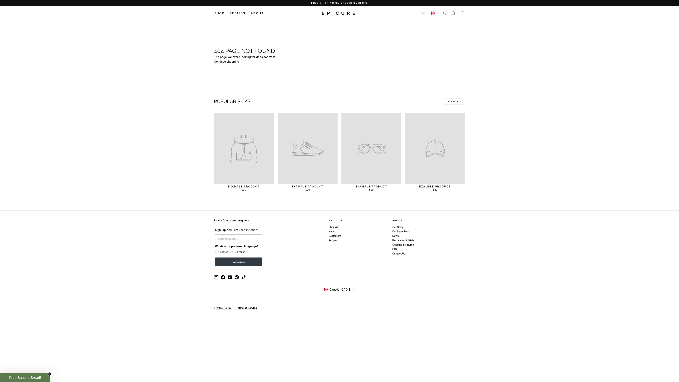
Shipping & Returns (403, 244)
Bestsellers (335, 236)
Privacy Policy (222, 307)
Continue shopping (226, 61)
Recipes (237, 13)
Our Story (397, 227)
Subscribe (239, 262)
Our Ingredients (401, 231)
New (331, 231)
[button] (25, 377)
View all (455, 101)
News (395, 236)
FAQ (394, 249)
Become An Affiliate (403, 240)
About (257, 13)
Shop (219, 13)
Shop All (333, 227)
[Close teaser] (49, 374)
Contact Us (398, 253)
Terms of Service (246, 307)
